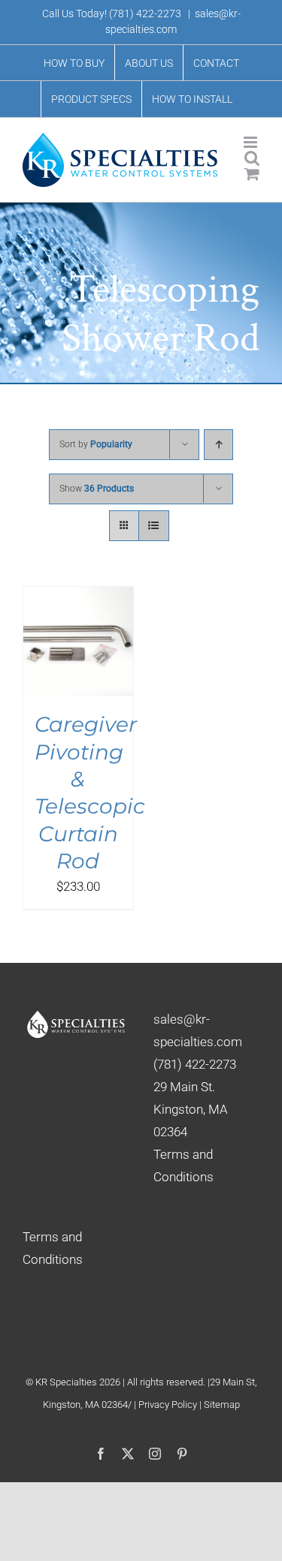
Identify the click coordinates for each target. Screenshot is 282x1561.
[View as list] (153, 525)
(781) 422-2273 (145, 14)
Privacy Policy (168, 1404)
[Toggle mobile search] (251, 158)
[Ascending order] (218, 444)
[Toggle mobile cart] (251, 174)
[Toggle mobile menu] (251, 142)
